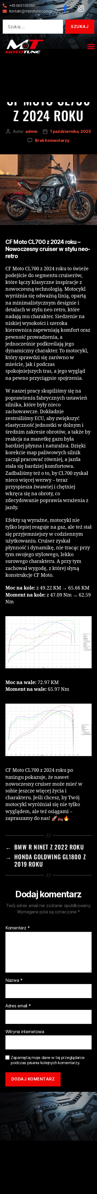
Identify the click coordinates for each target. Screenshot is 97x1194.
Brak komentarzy (52, 140)
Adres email (18, 1006)
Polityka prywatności (77, 1099)
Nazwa (14, 980)
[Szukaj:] (32, 28)
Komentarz (17, 928)
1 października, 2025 (70, 131)
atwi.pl (65, 1104)
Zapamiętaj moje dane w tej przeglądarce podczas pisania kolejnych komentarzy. (47, 1060)
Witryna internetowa (24, 1031)
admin (31, 131)
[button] (91, 46)
